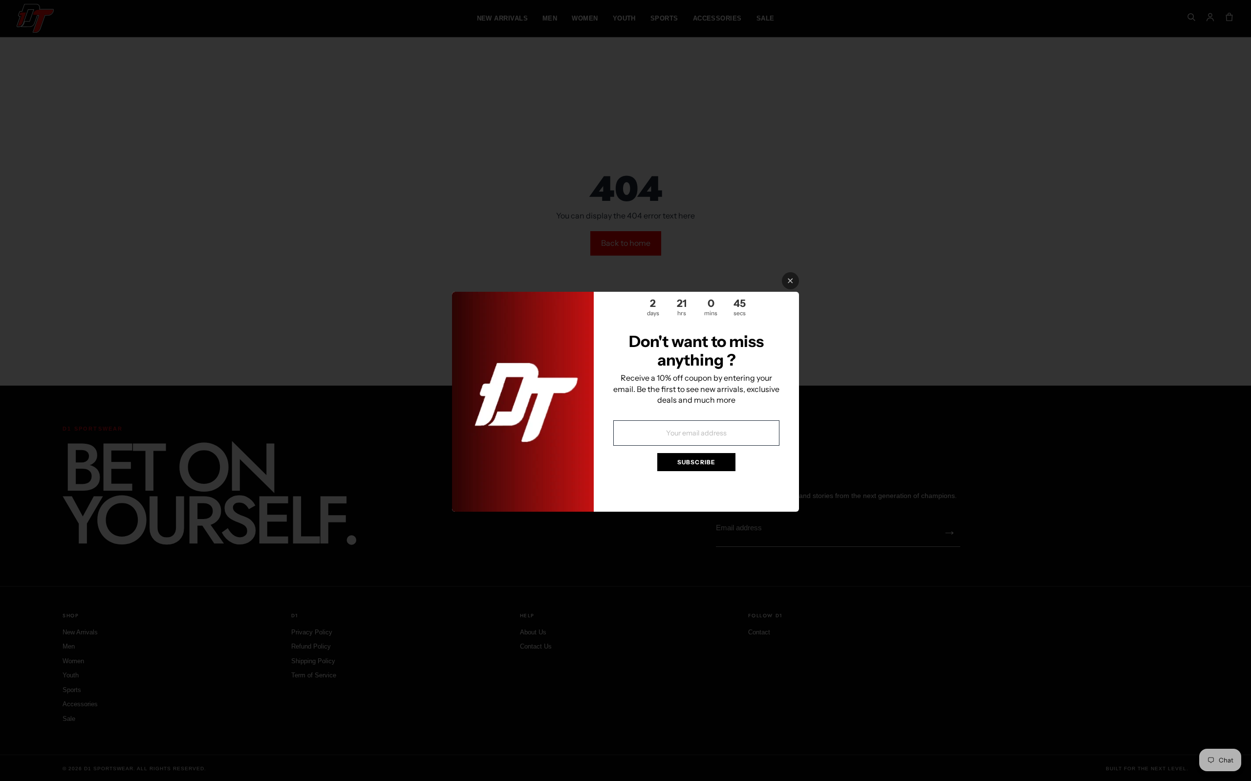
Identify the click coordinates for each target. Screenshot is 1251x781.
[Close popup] (790, 280)
